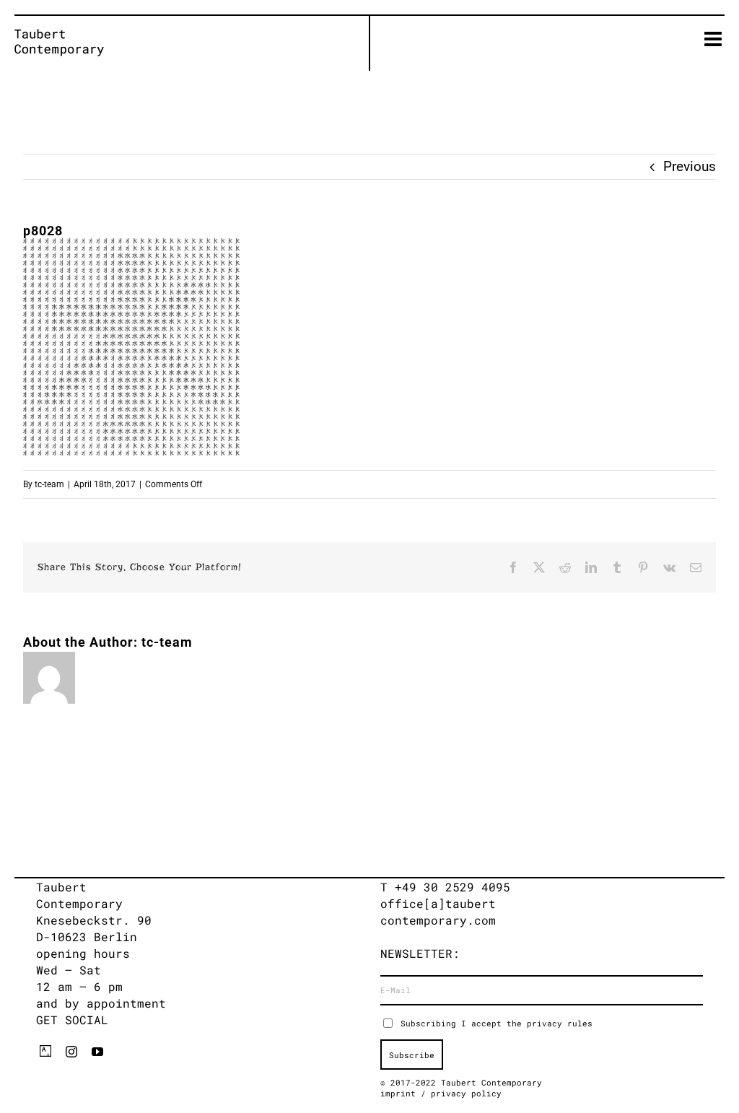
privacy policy (466, 1093)
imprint (400, 1093)
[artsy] (45, 1051)
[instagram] (71, 1051)
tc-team (49, 484)
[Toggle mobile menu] (714, 39)
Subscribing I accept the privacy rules (496, 1023)
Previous (689, 166)
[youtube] (97, 1051)
